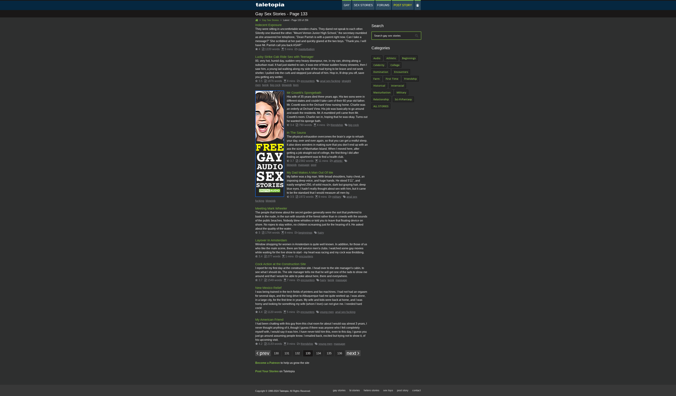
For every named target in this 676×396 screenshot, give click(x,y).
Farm (376, 78)
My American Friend (269, 319)
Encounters (401, 72)
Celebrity (378, 65)
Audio (376, 58)
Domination (380, 72)
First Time (392, 78)
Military (401, 92)
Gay (347, 5)
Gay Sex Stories (270, 20)
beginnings (305, 232)
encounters (308, 81)
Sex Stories (363, 5)
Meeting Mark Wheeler (271, 208)
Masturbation (382, 92)
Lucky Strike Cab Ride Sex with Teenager (284, 57)
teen (296, 85)
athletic (338, 160)
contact (416, 390)
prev (263, 353)
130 (276, 353)
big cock (275, 85)
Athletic (391, 58)
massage (303, 164)
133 (308, 353)
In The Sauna (296, 132)
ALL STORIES (380, 106)
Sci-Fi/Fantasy (403, 99)
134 (318, 353)
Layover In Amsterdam (271, 240)
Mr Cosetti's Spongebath (304, 92)
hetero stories (371, 390)
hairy (321, 232)
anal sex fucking (330, 81)
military (336, 196)
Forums (383, 5)
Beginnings (409, 58)
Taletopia (284, 391)
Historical (379, 85)
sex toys (388, 390)
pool (313, 164)
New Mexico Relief (268, 288)
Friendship (410, 78)
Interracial (397, 85)
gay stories (339, 390)
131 (286, 353)
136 (339, 353)
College (394, 65)
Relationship (381, 99)
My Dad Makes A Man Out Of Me (310, 172)
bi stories (354, 390)
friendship (337, 124)
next (352, 353)
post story (402, 390)
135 (329, 353)
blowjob (287, 85)
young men (327, 312)
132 (297, 353)
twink (265, 85)
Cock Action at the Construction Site (280, 264)
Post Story (403, 5)
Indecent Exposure (268, 25)
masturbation (306, 49)
